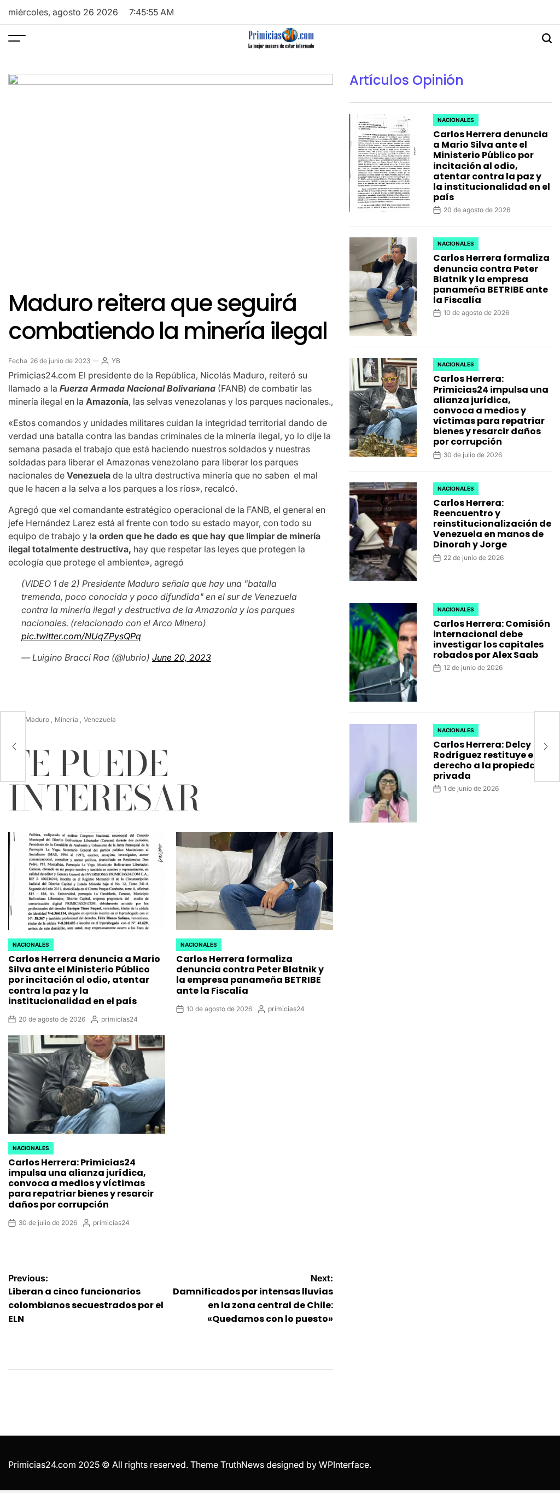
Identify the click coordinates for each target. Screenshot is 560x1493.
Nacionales (31, 944)
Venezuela (100, 719)
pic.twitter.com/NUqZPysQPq (81, 636)
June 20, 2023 (181, 657)
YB (116, 361)
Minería (66, 719)
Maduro (37, 719)
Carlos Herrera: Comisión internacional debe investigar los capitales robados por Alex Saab (491, 639)
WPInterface (344, 1464)
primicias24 (119, 1019)
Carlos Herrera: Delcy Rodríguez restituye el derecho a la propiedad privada (487, 760)
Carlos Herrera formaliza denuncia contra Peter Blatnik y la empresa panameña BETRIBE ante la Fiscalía (250, 975)
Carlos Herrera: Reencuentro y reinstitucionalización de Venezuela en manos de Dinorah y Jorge (492, 524)
